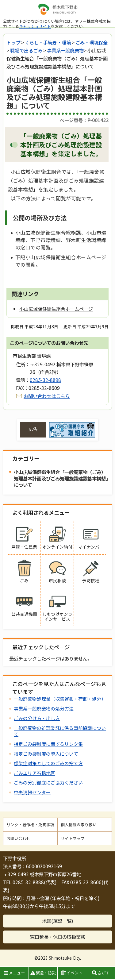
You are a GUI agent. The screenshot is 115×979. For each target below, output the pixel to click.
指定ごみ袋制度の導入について (46, 753)
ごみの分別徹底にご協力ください (48, 782)
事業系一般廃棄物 (65, 50)
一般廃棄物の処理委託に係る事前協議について (60, 731)
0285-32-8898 (45, 379)
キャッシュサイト (35, 26)
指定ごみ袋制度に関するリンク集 (48, 744)
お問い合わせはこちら (47, 395)
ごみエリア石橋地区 (34, 773)
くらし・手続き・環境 (48, 42)
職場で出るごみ (26, 50)
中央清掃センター (32, 792)
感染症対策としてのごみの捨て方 (48, 763)
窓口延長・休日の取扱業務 (57, 936)
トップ (13, 42)
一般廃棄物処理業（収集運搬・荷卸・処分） (60, 699)
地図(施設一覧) (57, 920)
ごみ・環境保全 (91, 42)
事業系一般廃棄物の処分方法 (44, 708)
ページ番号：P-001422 (84, 120)
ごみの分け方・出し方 (37, 718)
